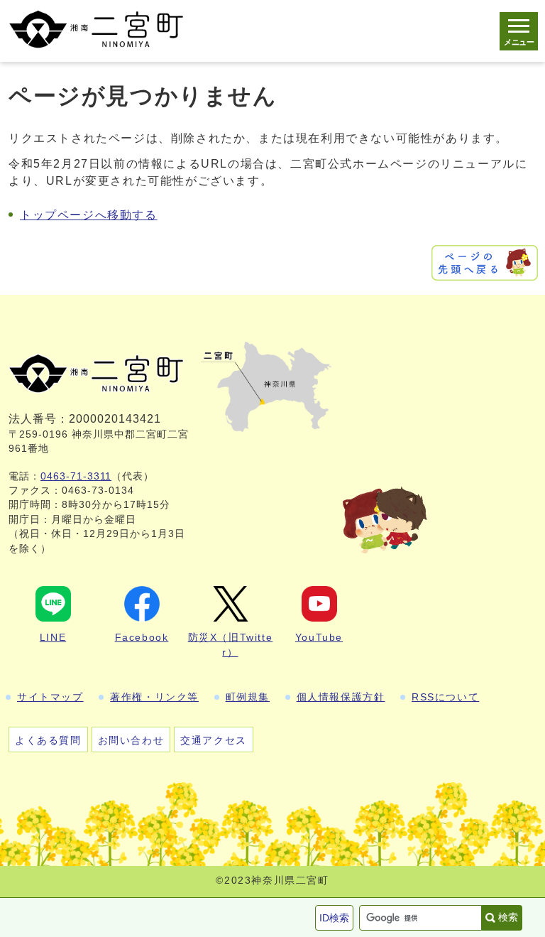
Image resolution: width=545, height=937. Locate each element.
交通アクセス (213, 740)
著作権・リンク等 (154, 697)
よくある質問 (48, 740)
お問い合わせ (131, 740)
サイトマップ (50, 697)
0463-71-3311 (75, 476)
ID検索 (334, 918)
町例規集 (248, 697)
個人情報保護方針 (341, 697)
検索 (508, 917)
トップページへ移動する (89, 215)
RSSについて (445, 697)
